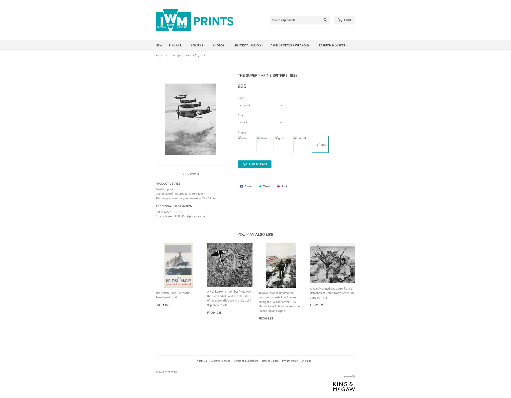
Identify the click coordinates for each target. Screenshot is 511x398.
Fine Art (175, 45)
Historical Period (247, 45)
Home (159, 55)
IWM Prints (170, 371)
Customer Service (220, 360)
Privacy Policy (290, 360)
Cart (347, 20)
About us (202, 360)
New (159, 45)
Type (241, 98)
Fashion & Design (332, 45)
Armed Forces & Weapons (290, 45)
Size (240, 115)
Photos (219, 45)
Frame (242, 132)
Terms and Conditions (246, 360)
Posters (197, 45)
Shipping (306, 360)
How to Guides (270, 360)
